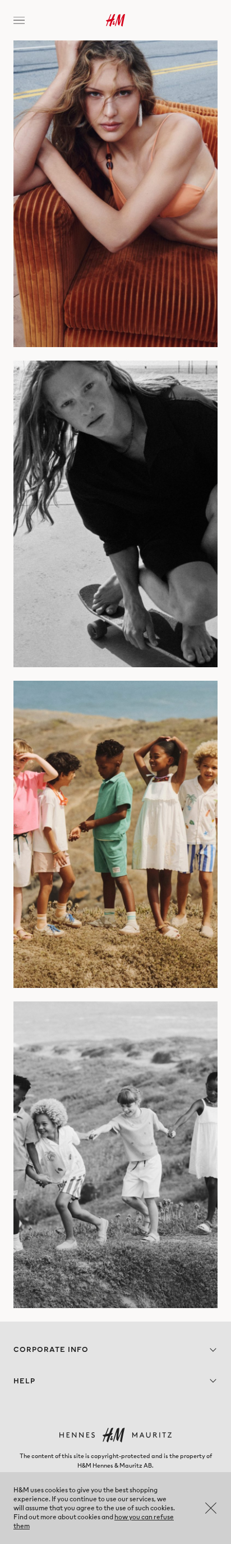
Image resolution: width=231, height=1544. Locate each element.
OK (211, 1508)
